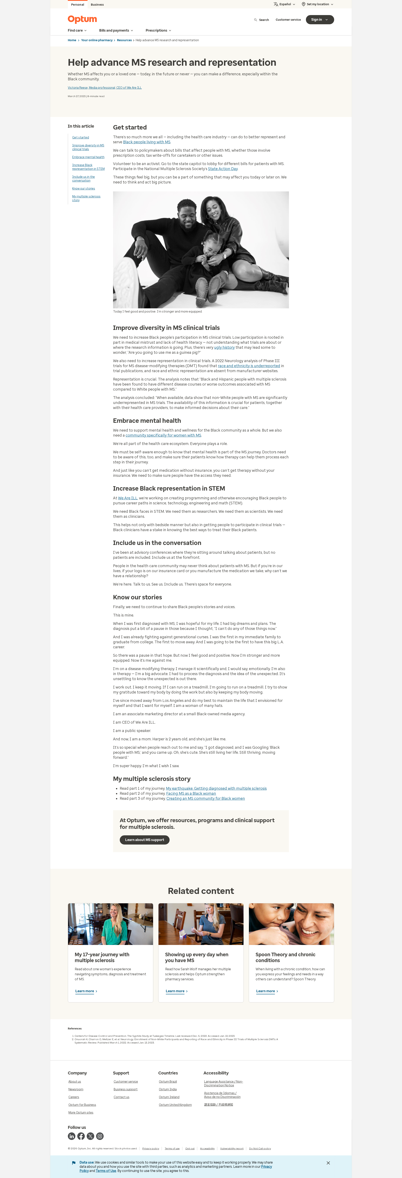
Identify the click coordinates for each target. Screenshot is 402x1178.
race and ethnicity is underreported (249, 366)
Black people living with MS (146, 142)
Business (97, 4)
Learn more (84, 991)
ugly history (224, 347)
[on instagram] (100, 1136)
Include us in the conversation (83, 178)
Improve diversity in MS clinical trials (88, 147)
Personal (77, 4)
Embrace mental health (88, 157)
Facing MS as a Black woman (191, 793)
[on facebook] (81, 1136)
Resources (124, 40)
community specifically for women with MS (163, 435)
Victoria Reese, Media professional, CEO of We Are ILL (105, 88)
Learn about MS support (144, 840)
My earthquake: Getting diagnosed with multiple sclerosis (216, 788)
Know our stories (83, 188)
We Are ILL (128, 498)
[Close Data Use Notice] (328, 1162)
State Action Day (223, 169)
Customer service (288, 20)
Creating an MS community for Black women (205, 798)
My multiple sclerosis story (86, 198)
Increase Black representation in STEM (88, 167)
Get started (80, 137)
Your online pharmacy (97, 40)
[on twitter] (90, 1136)
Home (72, 40)
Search (264, 20)
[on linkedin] (71, 1136)
